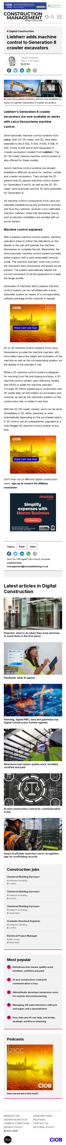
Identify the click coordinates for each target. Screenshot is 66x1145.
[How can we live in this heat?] (30, 1067)
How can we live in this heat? (23, 1093)
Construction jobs (23, 869)
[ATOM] (18, 1139)
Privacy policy (13, 1127)
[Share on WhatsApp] (28, 70)
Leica (7, 139)
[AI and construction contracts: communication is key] (33, 789)
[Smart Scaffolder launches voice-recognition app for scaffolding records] (33, 834)
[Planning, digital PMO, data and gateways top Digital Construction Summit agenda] (33, 700)
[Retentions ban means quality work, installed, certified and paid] (33, 745)
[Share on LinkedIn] (22, 70)
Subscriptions (42, 1116)
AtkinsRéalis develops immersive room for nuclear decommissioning (35, 994)
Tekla (33, 546)
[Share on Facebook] (9, 70)
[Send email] (35, 70)
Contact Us (41, 1123)
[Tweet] (15, 70)
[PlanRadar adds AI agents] (33, 658)
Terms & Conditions (16, 1123)
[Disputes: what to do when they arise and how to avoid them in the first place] (33, 614)
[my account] (47, 17)
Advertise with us (15, 1119)
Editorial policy (43, 1127)
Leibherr (48, 152)
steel (22, 546)
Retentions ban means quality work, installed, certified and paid (33, 969)
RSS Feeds (39, 1119)
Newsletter (12, 1116)
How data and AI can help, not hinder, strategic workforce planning (34, 1019)
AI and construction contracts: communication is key (30, 981)
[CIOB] (47, 1140)
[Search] (52, 17)
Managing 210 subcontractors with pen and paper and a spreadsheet (35, 1006)
